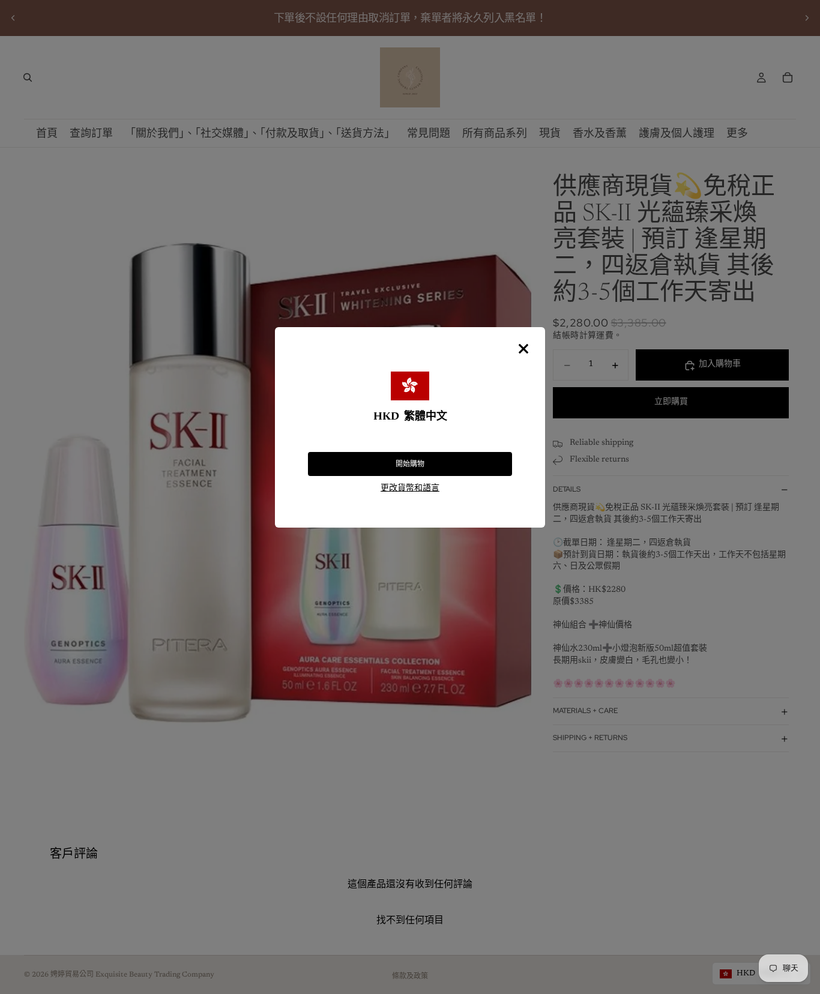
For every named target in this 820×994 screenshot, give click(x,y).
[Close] (523, 348)
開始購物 (410, 464)
